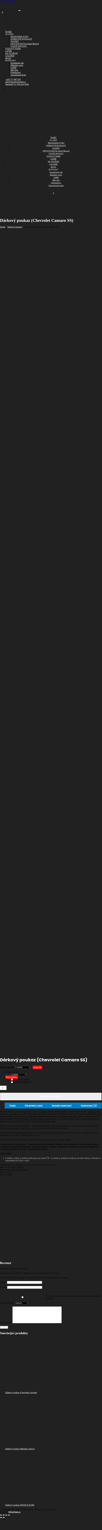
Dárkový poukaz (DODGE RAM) (19, 1505)
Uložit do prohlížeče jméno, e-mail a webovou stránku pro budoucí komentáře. (73, 1297)
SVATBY (15, 41)
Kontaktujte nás (17, 63)
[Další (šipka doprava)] (4, 1517)
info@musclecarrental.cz (15, 82)
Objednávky (16, 72)
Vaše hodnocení (7, 1303)
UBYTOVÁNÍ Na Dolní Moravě (25, 44)
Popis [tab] (13, 1105)
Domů (2, 227)
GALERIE (10, 56)
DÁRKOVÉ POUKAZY (21, 39)
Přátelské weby (17, 65)
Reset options (11, 1077)
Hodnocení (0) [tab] (89, 1105)
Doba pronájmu (7, 1067)
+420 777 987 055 (7, 1)
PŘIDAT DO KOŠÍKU (51, 1096)
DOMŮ (8, 32)
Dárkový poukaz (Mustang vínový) (20, 1449)
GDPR (13, 68)
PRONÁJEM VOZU (20, 36)
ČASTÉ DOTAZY (19, 46)
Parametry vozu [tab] (33, 1105)
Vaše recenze (6, 1322)
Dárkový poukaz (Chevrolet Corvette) (21, 1392)
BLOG (8, 58)
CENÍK (8, 51)
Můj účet (14, 70)
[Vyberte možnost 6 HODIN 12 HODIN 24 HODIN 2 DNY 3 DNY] (19, 1074)
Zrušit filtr (37, 1067)
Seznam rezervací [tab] (62, 1105)
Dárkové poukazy (14, 227)
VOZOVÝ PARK (13, 48)
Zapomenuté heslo (18, 75)
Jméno (3, 1282)
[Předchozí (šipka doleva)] (1, 1517)
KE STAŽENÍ (11, 53)
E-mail (3, 1287)
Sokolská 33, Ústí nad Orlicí (17, 84)
